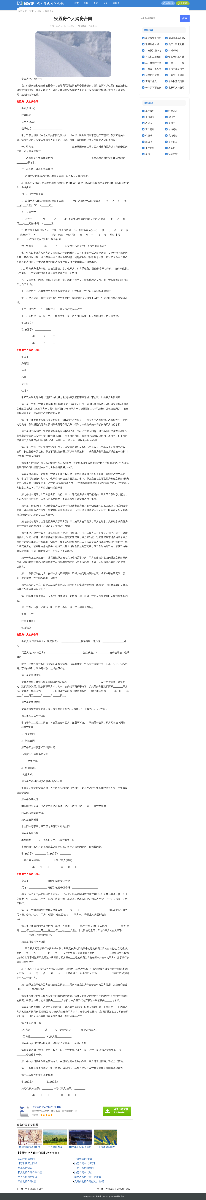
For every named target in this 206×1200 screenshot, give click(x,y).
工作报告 (149, 111)
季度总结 (149, 148)
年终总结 (172, 129)
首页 (76, 3)
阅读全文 (82, 26)
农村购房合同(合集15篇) (117, 1189)
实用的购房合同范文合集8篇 (89, 1181)
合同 (95, 3)
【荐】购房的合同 (84, 1168)
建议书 (148, 142)
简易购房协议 (25, 1168)
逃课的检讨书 (152, 44)
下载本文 (92, 26)
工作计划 (149, 117)
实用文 (116, 3)
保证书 (148, 135)
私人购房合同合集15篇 (30, 1172)
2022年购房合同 (26, 1159)
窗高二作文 (151, 81)
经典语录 (172, 111)
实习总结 (172, 135)
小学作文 (172, 142)
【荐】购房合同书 (27, 1163)
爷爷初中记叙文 (153, 75)
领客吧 (98, 1196)
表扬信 (171, 148)
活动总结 (172, 154)
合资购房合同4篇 (83, 1159)
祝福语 (148, 123)
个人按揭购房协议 (27, 1177)
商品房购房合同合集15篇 (87, 1177)
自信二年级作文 (176, 69)
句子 (105, 3)
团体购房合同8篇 (27, 1181)
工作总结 (149, 129)
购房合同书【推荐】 (85, 1163)
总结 (86, 3)
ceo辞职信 (173, 50)
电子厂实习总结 (176, 87)
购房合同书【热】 (84, 1172)
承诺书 (171, 123)
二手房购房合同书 (34, 1189)
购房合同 (49, 11)
